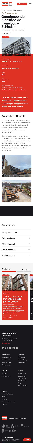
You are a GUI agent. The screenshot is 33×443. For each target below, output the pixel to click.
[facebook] (17, 348)
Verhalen (4, 399)
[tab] (9, 271)
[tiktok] (14, 348)
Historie (4, 396)
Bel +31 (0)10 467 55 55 (9, 333)
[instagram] (6, 348)
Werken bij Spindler (7, 394)
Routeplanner (6, 343)
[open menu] (30, 3)
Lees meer (4, 440)
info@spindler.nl (7, 335)
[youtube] (10, 348)
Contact (4, 404)
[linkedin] (3, 348)
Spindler (4, 391)
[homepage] (7, 4)
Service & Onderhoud (8, 402)
